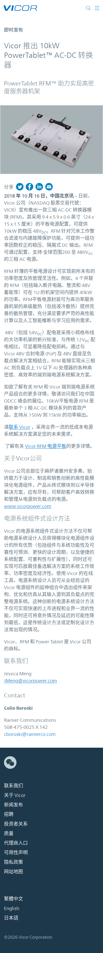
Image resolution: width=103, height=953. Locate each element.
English (11, 908)
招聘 (9, 814)
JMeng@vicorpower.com (30, 680)
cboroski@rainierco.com (30, 734)
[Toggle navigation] (97, 8)
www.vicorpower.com (27, 506)
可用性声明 (16, 852)
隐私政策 (13, 862)
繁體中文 (13, 898)
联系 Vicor (19, 427)
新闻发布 (13, 804)
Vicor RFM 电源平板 (45, 446)
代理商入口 (16, 843)
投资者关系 (16, 824)
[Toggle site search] (89, 8)
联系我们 (13, 785)
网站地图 (13, 871)
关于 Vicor (15, 795)
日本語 (11, 918)
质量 (9, 833)
